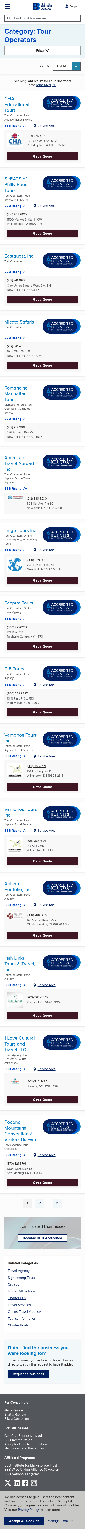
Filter (40, 50)
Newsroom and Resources (24, 1448)
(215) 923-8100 (36, 136)
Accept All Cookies (24, 1520)
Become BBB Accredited (42, 1237)
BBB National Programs (21, 1473)
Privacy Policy (28, 1509)
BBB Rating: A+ (15, 830)
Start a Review (15, 1414)
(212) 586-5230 (37, 498)
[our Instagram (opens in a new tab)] (34, 1485)
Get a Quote (42, 156)
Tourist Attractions (21, 1291)
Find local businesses (30, 18)
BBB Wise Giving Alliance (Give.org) (31, 1469)
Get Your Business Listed (23, 1435)
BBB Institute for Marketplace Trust (30, 1465)
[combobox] (66, 66)
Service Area (47, 125)
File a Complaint (16, 1418)
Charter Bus (17, 1297)
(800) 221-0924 (17, 627)
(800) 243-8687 (17, 693)
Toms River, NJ (46, 85)
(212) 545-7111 (16, 346)
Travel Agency (19, 1270)
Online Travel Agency (24, 1311)
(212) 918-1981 (16, 427)
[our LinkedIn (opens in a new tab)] (16, 1485)
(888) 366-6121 (36, 766)
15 (59, 1204)
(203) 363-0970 (37, 997)
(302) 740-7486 (37, 1081)
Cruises (13, 1284)
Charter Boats (18, 1325)
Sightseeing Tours (21, 1277)
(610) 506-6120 (17, 214)
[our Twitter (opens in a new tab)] (7, 1485)
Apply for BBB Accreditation (25, 1444)
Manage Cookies (60, 1521)
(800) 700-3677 (37, 915)
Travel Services (19, 1304)
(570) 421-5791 (16, 1163)
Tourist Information (22, 1318)
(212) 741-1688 (16, 280)
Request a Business (28, 1373)
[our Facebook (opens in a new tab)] (25, 1485)
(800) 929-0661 (37, 560)
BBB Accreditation (18, 1439)
